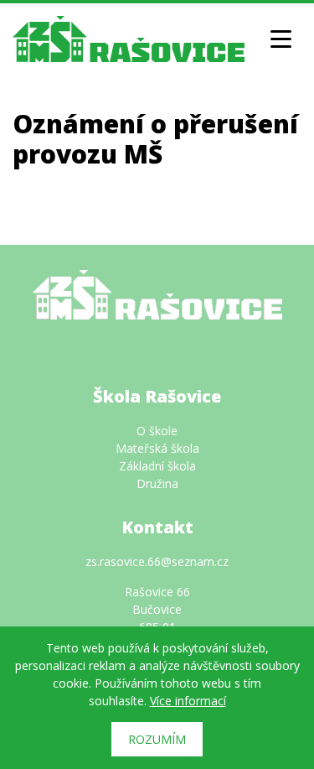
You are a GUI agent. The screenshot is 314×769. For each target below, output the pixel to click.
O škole (157, 431)
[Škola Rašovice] (129, 37)
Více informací (188, 701)
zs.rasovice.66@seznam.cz (157, 561)
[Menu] (280, 39)
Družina (157, 483)
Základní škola (157, 466)
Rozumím (157, 739)
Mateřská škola (157, 448)
